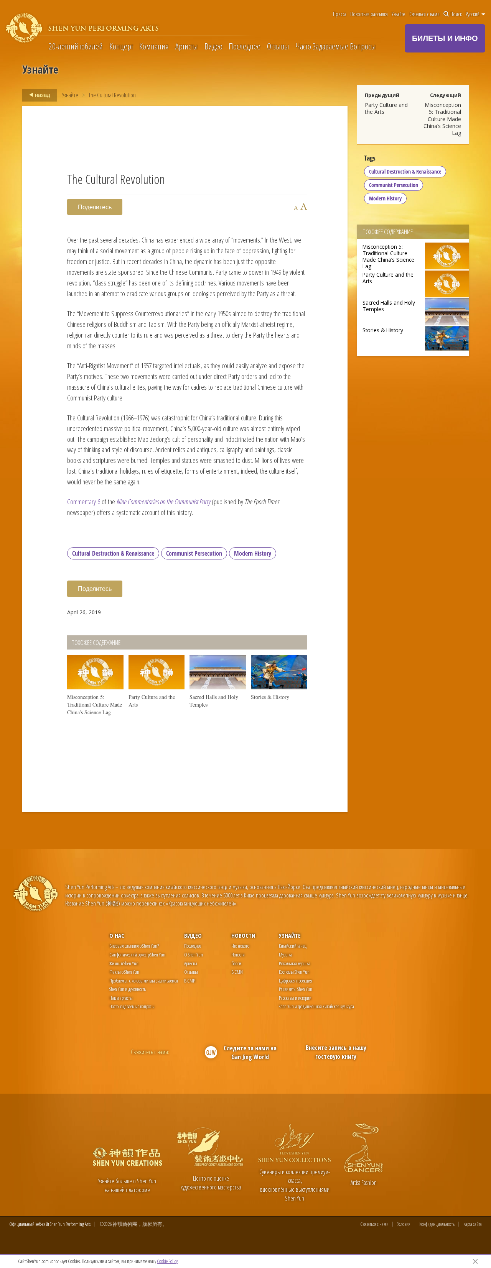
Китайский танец (292, 945)
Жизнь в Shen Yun (123, 963)
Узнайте (398, 14)
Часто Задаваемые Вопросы (335, 46)
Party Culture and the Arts (386, 108)
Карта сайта (472, 1224)
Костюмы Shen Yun (294, 971)
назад (42, 94)
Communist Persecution (194, 553)
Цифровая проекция (295, 980)
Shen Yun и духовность (127, 989)
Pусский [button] (473, 14)
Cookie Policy (167, 1261)
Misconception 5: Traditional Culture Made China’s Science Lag (442, 118)
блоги (236, 963)
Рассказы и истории (295, 997)
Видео (213, 46)
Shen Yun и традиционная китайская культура (316, 1006)
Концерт (121, 46)
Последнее (244, 46)
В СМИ (190, 980)
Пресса (339, 14)
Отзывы (278, 46)
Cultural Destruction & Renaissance (113, 553)
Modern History (252, 553)
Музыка (285, 954)
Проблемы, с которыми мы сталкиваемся (143, 980)
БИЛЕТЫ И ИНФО (445, 38)
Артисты (186, 46)
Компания (154, 46)
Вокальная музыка (294, 963)
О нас (116, 935)
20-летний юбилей (76, 46)
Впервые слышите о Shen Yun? (134, 945)
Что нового (240, 945)
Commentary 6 (83, 501)
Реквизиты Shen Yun (295, 989)
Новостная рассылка (369, 14)
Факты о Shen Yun (124, 971)
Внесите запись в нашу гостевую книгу (336, 1052)
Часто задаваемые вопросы (132, 1006)
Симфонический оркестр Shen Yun (137, 954)
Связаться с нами (424, 14)
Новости (243, 935)
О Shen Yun (193, 954)
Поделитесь (95, 207)
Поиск (456, 14)
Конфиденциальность (437, 1224)
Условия (403, 1224)
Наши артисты (121, 997)
